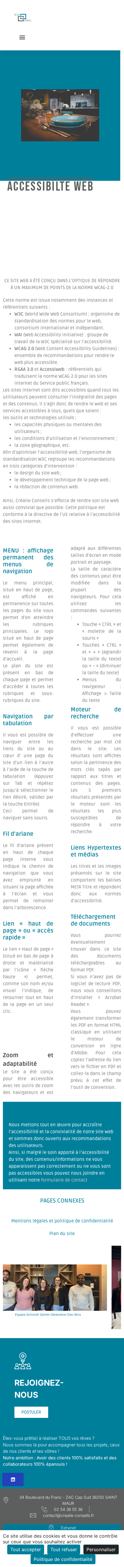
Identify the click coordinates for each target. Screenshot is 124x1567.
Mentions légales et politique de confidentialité (62, 1221)
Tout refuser (63, 1549)
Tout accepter (25, 1549)
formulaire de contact (64, 1180)
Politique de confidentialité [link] (63, 1559)
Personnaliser (101, 1549)
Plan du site (62, 1233)
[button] (22, 37)
